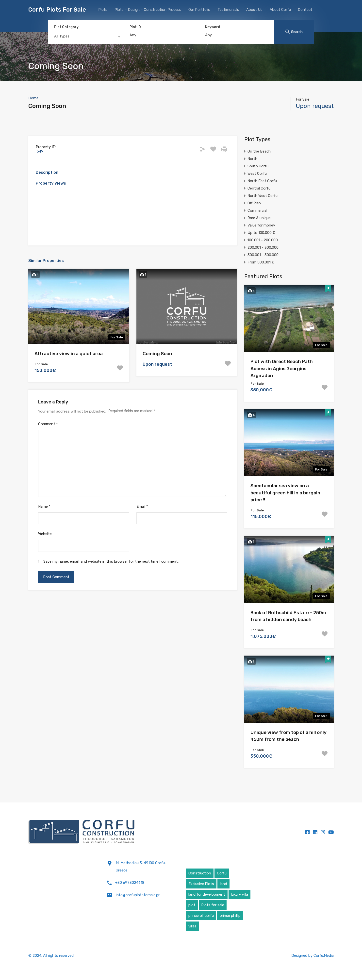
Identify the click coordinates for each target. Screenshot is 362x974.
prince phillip (230, 915)
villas (192, 926)
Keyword (212, 27)
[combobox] (85, 37)
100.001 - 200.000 (262, 240)
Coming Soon (157, 353)
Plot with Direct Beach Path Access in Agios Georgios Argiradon (281, 368)
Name (44, 506)
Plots (102, 9)
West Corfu (257, 173)
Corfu (222, 873)
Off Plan (254, 203)
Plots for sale (212, 905)
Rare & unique (259, 218)
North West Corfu (262, 195)
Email (142, 506)
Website (45, 534)
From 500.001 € (260, 262)
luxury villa (239, 894)
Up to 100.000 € (261, 232)
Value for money (261, 225)
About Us (254, 9)
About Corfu (280, 9)
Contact (305, 9)
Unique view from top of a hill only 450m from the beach (288, 736)
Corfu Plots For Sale (57, 9)
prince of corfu (201, 915)
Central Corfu (258, 188)
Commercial (257, 210)
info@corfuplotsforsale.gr (138, 895)
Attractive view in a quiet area (68, 353)
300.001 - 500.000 (263, 255)
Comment (48, 424)
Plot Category (66, 27)
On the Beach (259, 151)
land (223, 884)
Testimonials (228, 9)
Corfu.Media (323, 955)
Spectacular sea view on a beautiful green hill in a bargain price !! (285, 493)
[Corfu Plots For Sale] (81, 832)
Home (33, 98)
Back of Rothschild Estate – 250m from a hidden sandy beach (288, 616)
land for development (206, 894)
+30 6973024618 (129, 882)
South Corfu (257, 166)
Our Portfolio (199, 9)
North (252, 159)
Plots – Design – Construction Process (148, 9)
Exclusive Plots (201, 884)
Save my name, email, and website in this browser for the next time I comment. (111, 561)
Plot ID (135, 27)
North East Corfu (262, 181)
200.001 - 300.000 (263, 247)
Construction (199, 873)
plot (191, 905)
